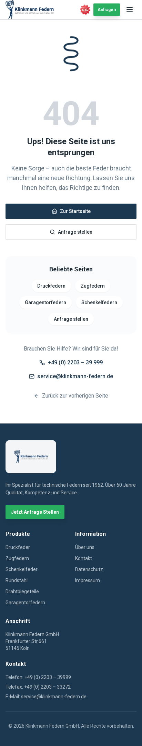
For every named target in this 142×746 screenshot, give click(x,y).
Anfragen (107, 9)
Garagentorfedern (45, 302)
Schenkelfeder (22, 569)
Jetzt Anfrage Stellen (35, 512)
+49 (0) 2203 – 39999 (47, 677)
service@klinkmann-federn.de (75, 376)
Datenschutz (89, 569)
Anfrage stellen (75, 232)
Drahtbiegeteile (22, 591)
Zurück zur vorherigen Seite (75, 395)
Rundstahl (17, 580)
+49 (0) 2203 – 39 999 (75, 362)
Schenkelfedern (99, 302)
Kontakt (83, 558)
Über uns (84, 547)
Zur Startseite (75, 211)
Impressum (87, 580)
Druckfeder (18, 547)
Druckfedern (51, 286)
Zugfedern (93, 286)
